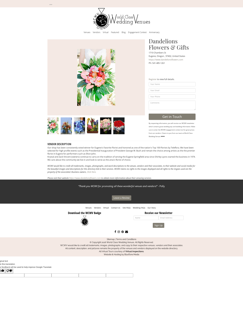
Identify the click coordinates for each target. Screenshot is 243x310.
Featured (115, 32)
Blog (124, 32)
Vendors (96, 32)
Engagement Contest (137, 32)
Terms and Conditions (126, 239)
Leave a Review (122, 197)
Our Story (152, 208)
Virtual (105, 32)
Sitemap (111, 239)
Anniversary (154, 32)
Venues (87, 32)
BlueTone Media (131, 254)
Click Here (91, 172)
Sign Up (158, 225)
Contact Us (115, 208)
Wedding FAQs (139, 208)
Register (153, 79)
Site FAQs (127, 208)
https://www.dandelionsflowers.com (166, 59)
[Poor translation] (9, 271)
